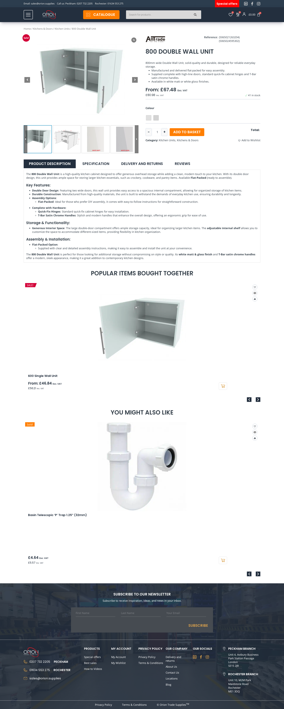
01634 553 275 (115, 3)
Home (27, 28)
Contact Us (172, 672)
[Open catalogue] (88, 15)
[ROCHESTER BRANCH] (224, 674)
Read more (223, 560)
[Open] (28, 14)
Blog (168, 684)
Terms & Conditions (150, 663)
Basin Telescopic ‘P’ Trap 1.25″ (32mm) (57, 515)
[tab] (50, 163)
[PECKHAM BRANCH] (224, 648)
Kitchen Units (62, 28)
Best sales (90, 663)
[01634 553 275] (25, 670)
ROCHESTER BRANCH (243, 674)
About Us (171, 666)
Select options (223, 386)
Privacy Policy (146, 657)
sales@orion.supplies (43, 3)
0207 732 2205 (85, 3)
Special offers (92, 657)
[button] (135, 80)
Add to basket (187, 132)
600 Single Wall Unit (43, 376)
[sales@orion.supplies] (25, 678)
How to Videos (93, 669)
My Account (118, 657)
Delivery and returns (173, 658)
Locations (172, 678)
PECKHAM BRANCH (241, 649)
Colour (150, 108)
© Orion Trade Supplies (173, 704)
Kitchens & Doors (43, 28)
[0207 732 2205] (25, 662)
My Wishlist (118, 663)
